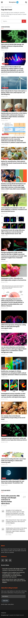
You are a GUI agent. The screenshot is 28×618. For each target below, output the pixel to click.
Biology (4, 41)
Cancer (4, 227)
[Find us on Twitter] (6, 560)
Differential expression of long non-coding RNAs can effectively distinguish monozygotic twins (13, 326)
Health (3, 110)
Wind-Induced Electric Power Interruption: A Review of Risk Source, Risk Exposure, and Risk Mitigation (13, 92)
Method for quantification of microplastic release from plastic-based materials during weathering (14, 163)
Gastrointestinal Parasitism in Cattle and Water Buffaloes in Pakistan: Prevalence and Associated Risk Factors (14, 209)
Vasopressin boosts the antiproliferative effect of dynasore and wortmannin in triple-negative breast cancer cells (12, 231)
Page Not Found (8, 7)
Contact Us (3, 612)
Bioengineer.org (4, 615)
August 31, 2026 (5, 74)
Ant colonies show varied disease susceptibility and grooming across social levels (13, 417)
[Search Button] (26, 2)
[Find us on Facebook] (2, 560)
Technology (5, 63)
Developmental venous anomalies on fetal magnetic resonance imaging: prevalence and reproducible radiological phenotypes (13, 395)
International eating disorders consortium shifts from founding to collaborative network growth (13, 460)
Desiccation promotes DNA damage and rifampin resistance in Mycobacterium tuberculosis (12, 46)
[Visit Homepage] (14, 2)
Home (2, 7)
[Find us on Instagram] (10, 560)
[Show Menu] (2, 2)
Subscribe (5, 600)
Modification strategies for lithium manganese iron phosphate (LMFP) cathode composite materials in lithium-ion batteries (14, 372)
